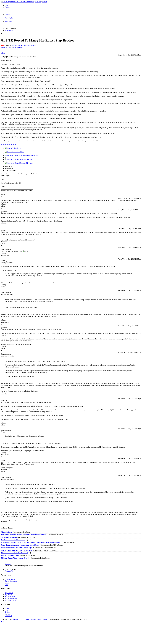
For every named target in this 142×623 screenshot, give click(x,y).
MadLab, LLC (18, 619)
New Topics (9, 18)
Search (44, 2)
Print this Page (17, 47)
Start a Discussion (11, 581)
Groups (7, 7)
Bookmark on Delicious (30, 155)
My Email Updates (11, 600)
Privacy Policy (42, 619)
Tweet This (20, 152)
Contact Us (8, 616)
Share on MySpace (26, 163)
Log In (31, 2)
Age (19, 45)
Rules (7, 608)
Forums (7, 5)
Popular (7, 14)
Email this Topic (6, 47)
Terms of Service (30, 619)
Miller (3, 53)
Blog (6, 610)
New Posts (8, 22)
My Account (9, 593)
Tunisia (33, 45)
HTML (3, 187)
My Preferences (10, 596)
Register (38, 2)
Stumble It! (17, 148)
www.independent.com (8, 144)
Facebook (8, 614)
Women (14, 45)
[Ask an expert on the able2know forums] (15, 2)
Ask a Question (10, 579)
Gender (27, 45)
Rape (23, 45)
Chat (6, 585)
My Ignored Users (11, 598)
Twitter (7, 612)
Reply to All (9, 30)
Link (2, 179)
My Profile (8, 595)
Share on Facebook (25, 159)
